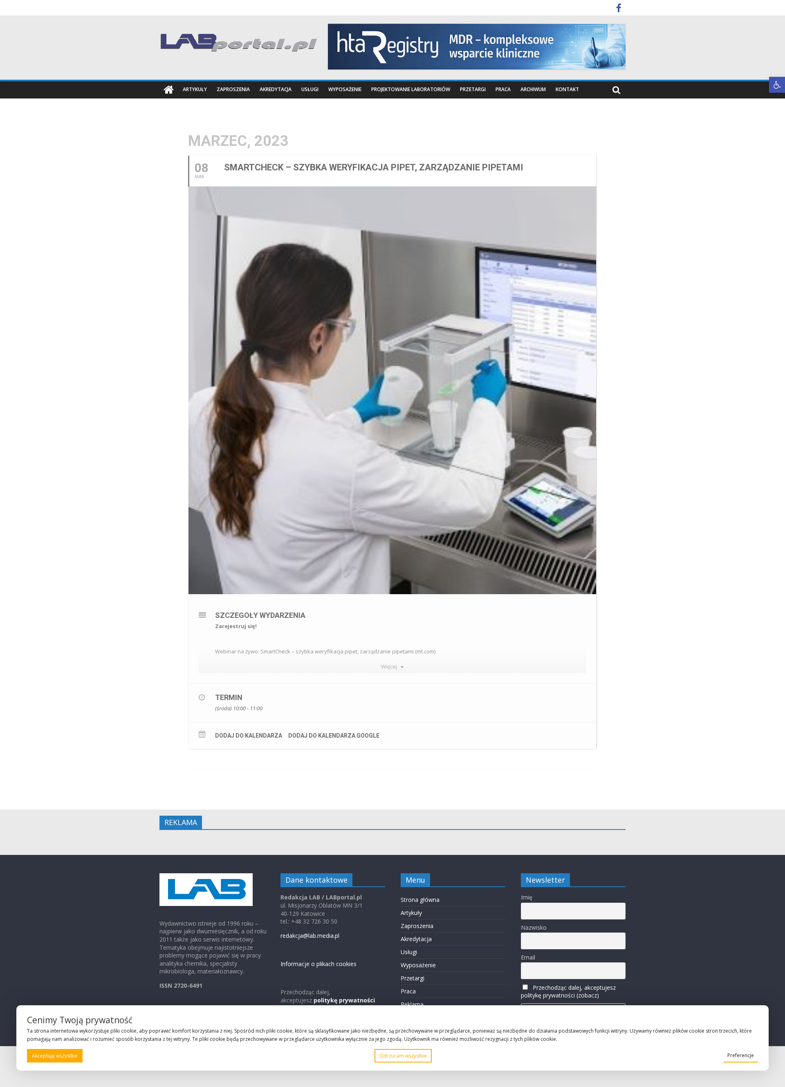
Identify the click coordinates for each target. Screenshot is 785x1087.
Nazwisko (534, 927)
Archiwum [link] (533, 89)
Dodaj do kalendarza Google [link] (333, 735)
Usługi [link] (309, 89)
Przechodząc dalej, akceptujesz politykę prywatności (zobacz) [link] (568, 991)
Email (528, 957)
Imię (526, 897)
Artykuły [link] (195, 89)
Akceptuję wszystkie (55, 1055)
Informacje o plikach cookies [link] (318, 964)
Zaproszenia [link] (233, 89)
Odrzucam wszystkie (403, 1055)
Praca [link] (503, 89)
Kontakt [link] (567, 89)
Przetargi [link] (473, 89)
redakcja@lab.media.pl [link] (309, 935)
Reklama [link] (412, 1004)
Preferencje (740, 1055)
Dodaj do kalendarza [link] (248, 735)
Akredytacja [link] (276, 89)
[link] (777, 85)
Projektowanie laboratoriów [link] (410, 89)
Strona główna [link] (420, 900)
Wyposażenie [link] (344, 89)
